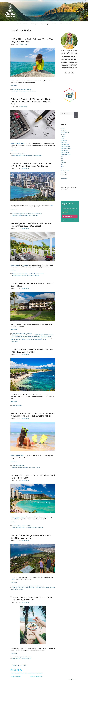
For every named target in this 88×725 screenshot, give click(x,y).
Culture (62, 138)
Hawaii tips (24, 527)
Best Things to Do (16, 89)
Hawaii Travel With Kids (26, 673)
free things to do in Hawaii (27, 91)
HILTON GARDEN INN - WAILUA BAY (38, 336)
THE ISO (24, 339)
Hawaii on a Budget (26, 89)
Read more (13, 85)
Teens (35, 91)
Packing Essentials (65, 170)
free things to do (16, 91)
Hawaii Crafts (64, 142)
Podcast (54, 24)
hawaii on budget (25, 336)
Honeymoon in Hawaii (65, 154)
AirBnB (14, 275)
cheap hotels (15, 215)
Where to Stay (38, 213)
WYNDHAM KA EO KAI (40, 339)
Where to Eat (28, 657)
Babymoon (63, 130)
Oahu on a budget (37, 155)
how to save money (32, 527)
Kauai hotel (30, 338)
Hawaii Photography (65, 146)
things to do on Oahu (18, 589)
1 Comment (15, 341)
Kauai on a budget (38, 338)
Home (18, 24)
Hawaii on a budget (16, 155)
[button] (70, 24)
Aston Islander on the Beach (19, 334)
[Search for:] (67, 114)
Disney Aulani (64, 140)
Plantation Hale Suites (15, 339)
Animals (62, 128)
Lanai (62, 160)
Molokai (62, 166)
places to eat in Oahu (26, 658)
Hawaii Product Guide (65, 148)
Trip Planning (44, 24)
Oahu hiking (46, 587)
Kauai (23, 333)
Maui (23, 465)
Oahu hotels (35, 215)
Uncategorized (64, 172)
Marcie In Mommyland (37, 673)
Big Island (14, 273)
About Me (63, 24)
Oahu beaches (39, 587)
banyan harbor (29, 334)
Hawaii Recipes (64, 150)
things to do (40, 527)
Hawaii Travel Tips (26, 213)
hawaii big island (25, 275)
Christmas (63, 136)
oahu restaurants (16, 658)
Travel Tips (34, 24)
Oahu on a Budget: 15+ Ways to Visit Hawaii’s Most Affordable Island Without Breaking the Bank (31, 101)
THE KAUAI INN (30, 339)
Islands (25, 24)
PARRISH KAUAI (47, 338)
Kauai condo (24, 338)
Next (25, 665)
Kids (62, 158)
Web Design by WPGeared (72, 679)
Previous (13, 665)
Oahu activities (28, 155)
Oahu (23, 153)
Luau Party (63, 162)
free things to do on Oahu (18, 587)
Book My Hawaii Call (67, 216)
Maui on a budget (36, 467)
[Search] (76, 115)
